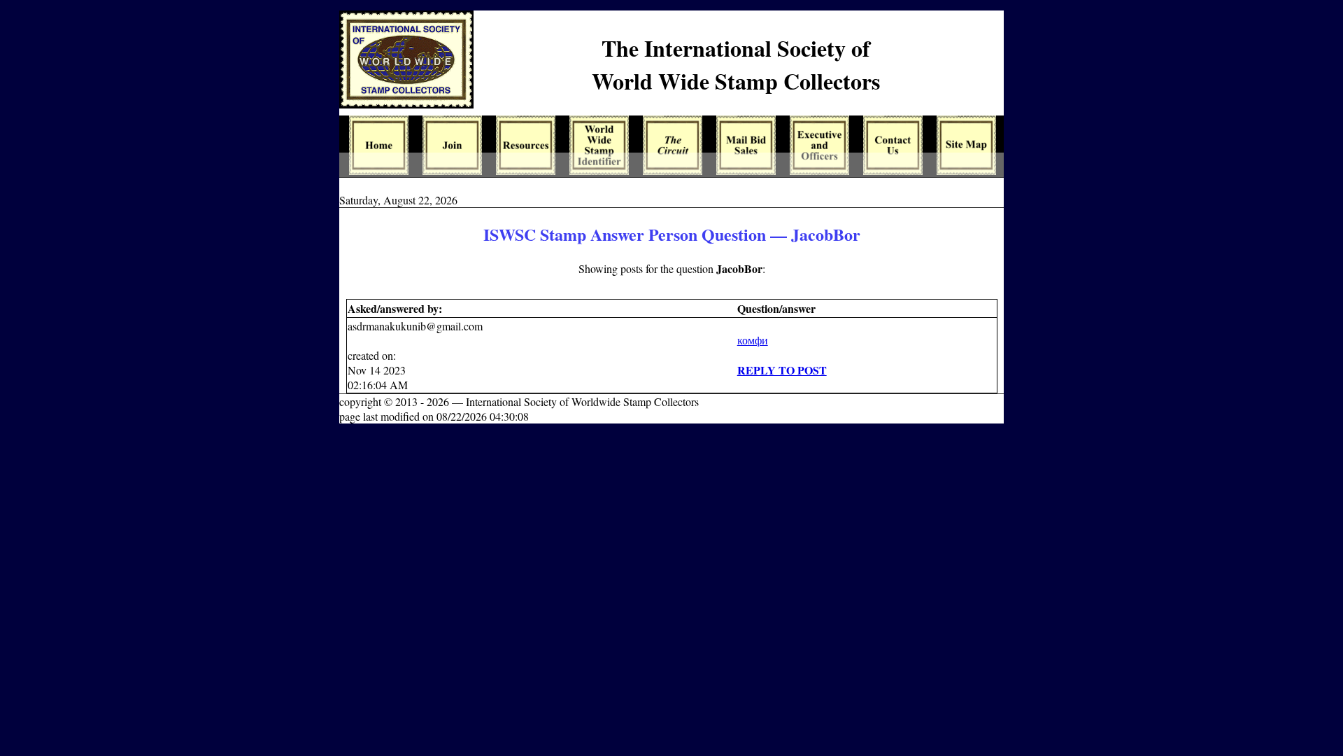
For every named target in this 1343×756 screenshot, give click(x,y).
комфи (752, 339)
